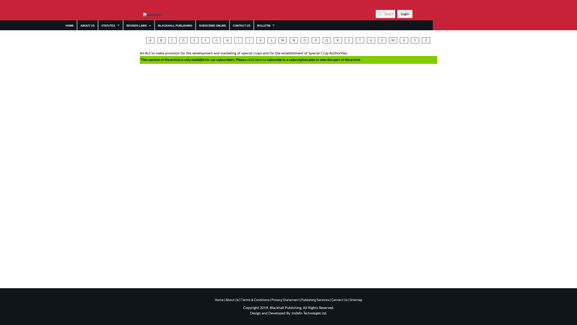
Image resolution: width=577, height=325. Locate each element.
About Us (232, 300)
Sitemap (356, 300)
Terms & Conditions (255, 300)
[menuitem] (69, 25)
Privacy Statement (285, 300)
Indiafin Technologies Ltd (309, 313)
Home (219, 300)
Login (405, 14)
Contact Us (339, 300)
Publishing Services (314, 300)
